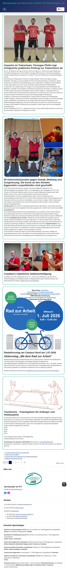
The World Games (18, 508)
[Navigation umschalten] (4, 9)
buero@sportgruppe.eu (15, 489)
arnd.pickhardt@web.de (46, 442)
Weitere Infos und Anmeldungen (29, 280)
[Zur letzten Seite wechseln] (24, 462)
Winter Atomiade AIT (22, 516)
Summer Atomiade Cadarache (24, 514)
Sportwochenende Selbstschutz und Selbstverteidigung (21, 456)
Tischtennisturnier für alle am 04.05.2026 (17, 452)
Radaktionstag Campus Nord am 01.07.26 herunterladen (42, 370)
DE (60, 9)
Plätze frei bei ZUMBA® (12, 454)
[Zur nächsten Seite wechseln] (21, 462)
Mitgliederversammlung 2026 (13, 458)
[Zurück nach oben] (64, 569)
